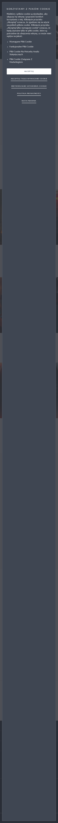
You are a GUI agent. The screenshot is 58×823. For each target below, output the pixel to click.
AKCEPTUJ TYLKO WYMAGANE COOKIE (29, 79)
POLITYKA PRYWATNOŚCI (29, 93)
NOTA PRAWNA (29, 101)
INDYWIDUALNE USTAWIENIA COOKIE (29, 86)
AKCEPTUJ (29, 71)
